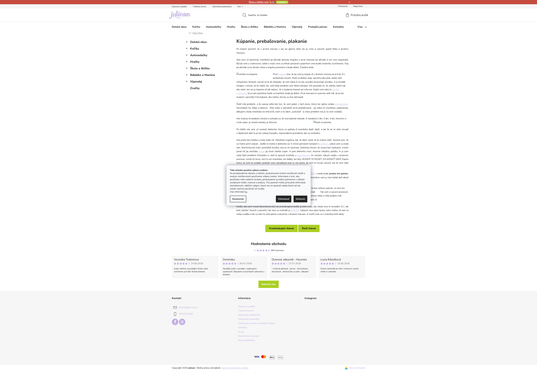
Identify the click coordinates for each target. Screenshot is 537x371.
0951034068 (186, 313)
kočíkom (324, 143)
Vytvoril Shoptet (357, 367)
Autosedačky (198, 55)
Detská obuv (198, 42)
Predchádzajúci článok (281, 228)
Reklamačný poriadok (249, 319)
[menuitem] (179, 27)
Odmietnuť (283, 199)
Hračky (194, 62)
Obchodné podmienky (222, 6)
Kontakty (242, 327)
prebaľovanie (341, 104)
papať (262, 151)
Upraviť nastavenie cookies (234, 367)
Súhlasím (300, 199)
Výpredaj (196, 81)
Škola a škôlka (200, 68)
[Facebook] (175, 322)
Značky (195, 88)
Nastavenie (238, 199)
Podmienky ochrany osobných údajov (256, 323)
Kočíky (194, 49)
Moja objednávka (246, 340)
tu (246, 191)
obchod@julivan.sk (188, 307)
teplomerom (303, 155)
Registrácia (357, 6)
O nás (241, 331)
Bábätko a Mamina (202, 75)
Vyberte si (282, 2)
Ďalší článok (309, 228)
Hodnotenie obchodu (268, 243)
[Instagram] (182, 322)
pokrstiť (295, 210)
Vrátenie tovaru (199, 6)
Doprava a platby (179, 6)
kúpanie (282, 74)
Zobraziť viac (268, 284)
